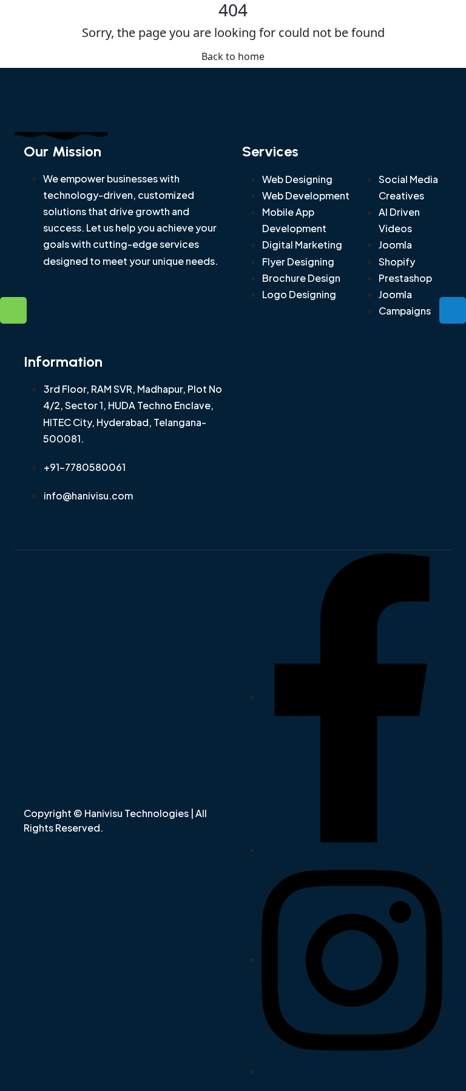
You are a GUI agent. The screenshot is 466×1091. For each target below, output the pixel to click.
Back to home (233, 56)
